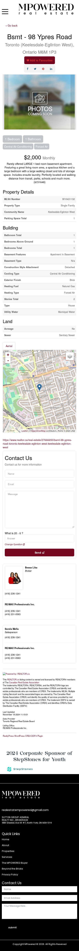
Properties (8, 851)
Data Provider (9, 718)
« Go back (11, 25)
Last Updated (9, 711)
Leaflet (24, 430)
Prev (5, 102)
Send (38, 552)
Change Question (14, 544)
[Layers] (70, 356)
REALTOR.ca (13, 679)
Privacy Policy (10, 874)
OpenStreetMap (38, 430)
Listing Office (8, 725)
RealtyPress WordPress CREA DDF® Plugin (23, 735)
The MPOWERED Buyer (15, 863)
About (5, 845)
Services (7, 857)
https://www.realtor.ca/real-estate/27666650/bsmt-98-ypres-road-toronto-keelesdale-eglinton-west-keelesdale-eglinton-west (37, 443)
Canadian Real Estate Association (24, 682)
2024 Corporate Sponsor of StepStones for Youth (39, 756)
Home (5, 839)
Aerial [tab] (9, 346)
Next (73, 102)
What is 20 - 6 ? (14, 533)
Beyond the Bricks (12, 868)
